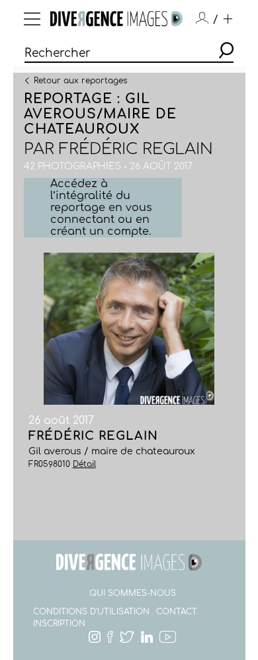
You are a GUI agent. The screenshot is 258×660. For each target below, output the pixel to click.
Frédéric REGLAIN (136, 149)
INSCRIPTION (59, 623)
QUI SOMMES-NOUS (132, 593)
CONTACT (176, 611)
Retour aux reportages (80, 80)
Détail (84, 464)
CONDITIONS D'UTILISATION (91, 611)
